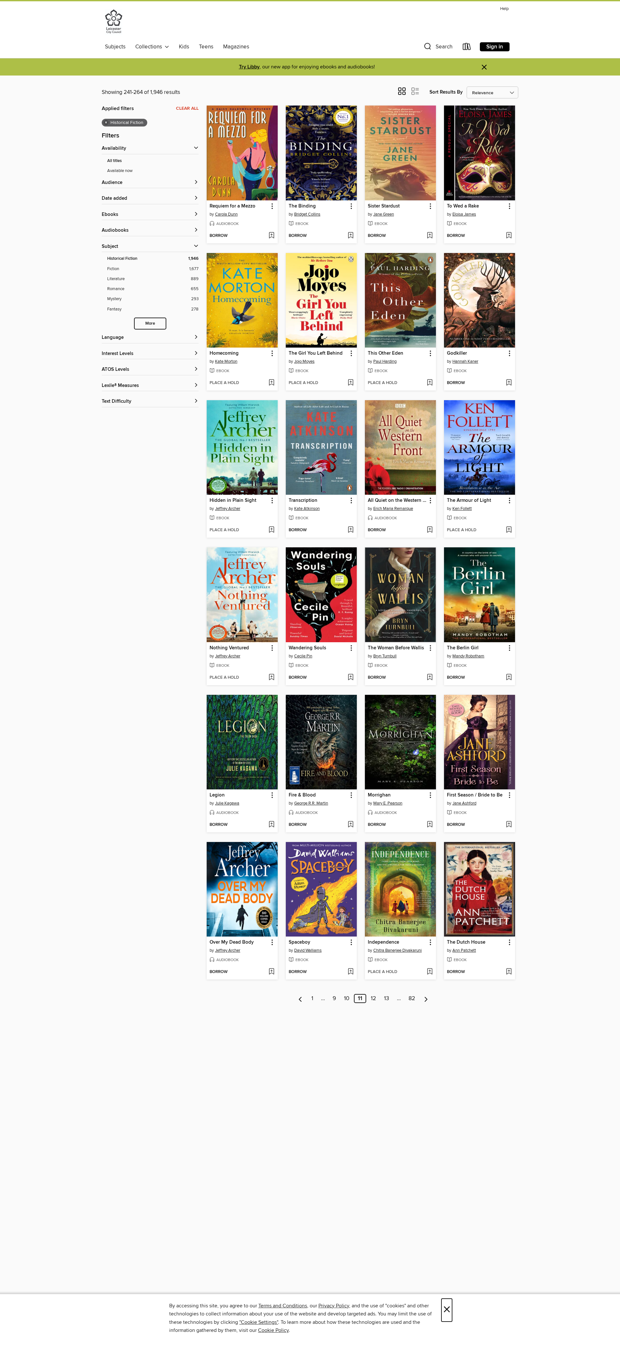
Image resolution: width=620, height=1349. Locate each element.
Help (504, 8)
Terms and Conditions (282, 1306)
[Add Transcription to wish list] (350, 530)
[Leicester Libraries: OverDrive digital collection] (113, 22)
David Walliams (308, 950)
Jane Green (383, 214)
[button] (437, 48)
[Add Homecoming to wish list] (271, 383)
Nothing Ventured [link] (229, 648)
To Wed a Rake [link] (463, 206)
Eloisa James (464, 214)
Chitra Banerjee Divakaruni (397, 950)
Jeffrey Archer (227, 508)
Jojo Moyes (304, 361)
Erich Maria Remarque (393, 508)
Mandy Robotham (468, 656)
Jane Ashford (464, 803)
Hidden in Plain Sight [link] (233, 500)
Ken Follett (462, 508)
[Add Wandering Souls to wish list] (350, 678)
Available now (120, 170)
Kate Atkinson (307, 508)
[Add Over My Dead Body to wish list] (271, 972)
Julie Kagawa (227, 803)
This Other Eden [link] (385, 353)
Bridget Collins (307, 214)
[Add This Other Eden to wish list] (430, 383)
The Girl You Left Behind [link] (316, 353)
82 (411, 998)
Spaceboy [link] (299, 942)
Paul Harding (385, 361)
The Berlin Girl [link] (463, 648)
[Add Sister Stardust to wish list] (430, 236)
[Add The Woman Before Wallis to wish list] (430, 678)
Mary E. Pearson (387, 803)
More (150, 323)
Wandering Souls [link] (307, 648)
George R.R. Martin (311, 803)
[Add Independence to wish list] (430, 972)
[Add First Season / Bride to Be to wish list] (509, 825)
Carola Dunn (226, 214)
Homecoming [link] (224, 353)
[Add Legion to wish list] (271, 825)
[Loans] (467, 48)
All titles (114, 161)
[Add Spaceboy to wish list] (350, 972)
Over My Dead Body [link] (232, 942)
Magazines (236, 46)
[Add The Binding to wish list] (350, 236)
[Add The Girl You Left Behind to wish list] (350, 383)
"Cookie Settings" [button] (258, 1322)
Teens (206, 46)
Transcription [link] (303, 500)
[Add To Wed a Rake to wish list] (509, 236)
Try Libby (249, 67)
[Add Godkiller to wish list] (509, 383)
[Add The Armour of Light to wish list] (509, 530)
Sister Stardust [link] (384, 206)
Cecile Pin (303, 656)
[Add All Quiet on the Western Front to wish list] (430, 530)
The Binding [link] (302, 206)
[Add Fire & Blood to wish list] (350, 825)
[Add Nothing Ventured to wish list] (271, 678)
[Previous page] (300, 998)
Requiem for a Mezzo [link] (232, 206)
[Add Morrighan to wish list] (430, 825)
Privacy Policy (333, 1306)
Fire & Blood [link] (302, 795)
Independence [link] (383, 942)
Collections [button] (150, 46)
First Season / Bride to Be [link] (474, 795)
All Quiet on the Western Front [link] (397, 500)
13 (386, 998)
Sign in (494, 46)
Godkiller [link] (457, 353)
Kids (184, 46)
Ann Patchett (464, 950)
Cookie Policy (273, 1330)
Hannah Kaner (465, 361)
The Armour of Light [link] (469, 500)
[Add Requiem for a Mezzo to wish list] (271, 236)
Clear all (187, 108)
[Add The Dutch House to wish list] (509, 972)
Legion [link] (217, 795)
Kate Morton (226, 361)
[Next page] (426, 998)
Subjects (115, 46)
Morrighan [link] (379, 795)
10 (346, 998)
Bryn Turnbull (385, 656)
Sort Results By (446, 92)
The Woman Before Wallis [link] (396, 648)
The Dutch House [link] (466, 942)
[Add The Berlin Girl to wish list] (509, 678)
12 (373, 998)
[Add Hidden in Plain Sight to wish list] (271, 530)
